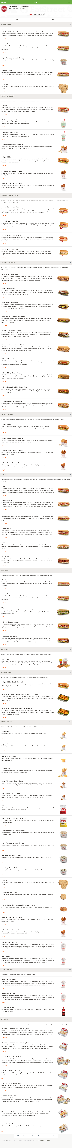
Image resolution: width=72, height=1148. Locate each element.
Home (3, 1140)
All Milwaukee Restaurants (26, 1140)
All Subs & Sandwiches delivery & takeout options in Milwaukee (36, 1136)
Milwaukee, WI (11, 1140)
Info (53, 19)
